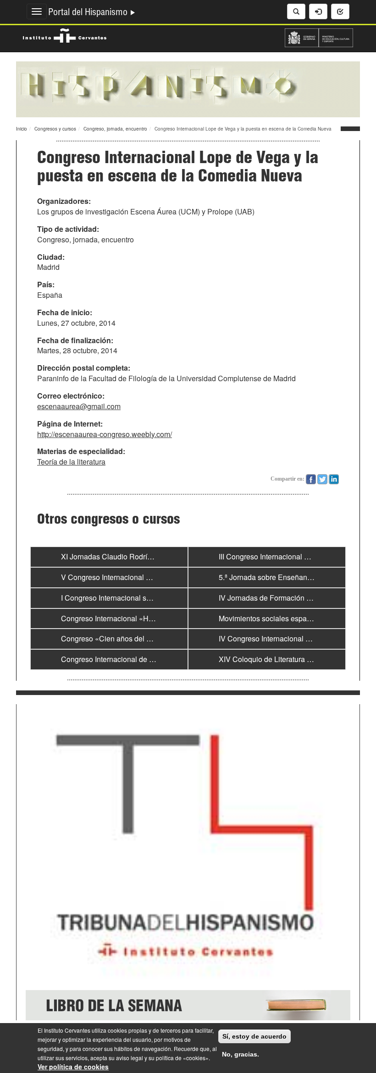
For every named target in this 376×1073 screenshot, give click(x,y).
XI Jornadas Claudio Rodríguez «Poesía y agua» (140, 556)
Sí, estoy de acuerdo (254, 1036)
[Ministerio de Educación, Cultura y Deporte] (319, 36)
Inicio (21, 129)
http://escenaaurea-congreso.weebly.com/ (104, 434)
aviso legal (129, 1058)
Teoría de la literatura (71, 461)
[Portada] (188, 88)
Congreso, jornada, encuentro (115, 129)
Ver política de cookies (73, 1066)
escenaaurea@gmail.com (79, 406)
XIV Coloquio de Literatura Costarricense (285, 659)
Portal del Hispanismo (89, 13)
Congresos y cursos (55, 129)
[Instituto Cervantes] (64, 34)
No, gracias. (240, 1054)
